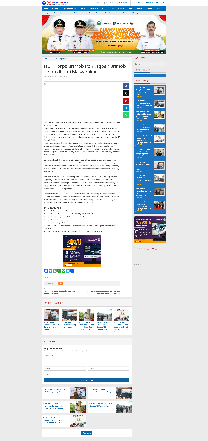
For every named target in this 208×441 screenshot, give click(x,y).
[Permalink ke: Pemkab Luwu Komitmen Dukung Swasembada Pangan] (69, 315)
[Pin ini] (126, 101)
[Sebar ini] (126, 86)
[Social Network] (163, 3)
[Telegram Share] (126, 108)
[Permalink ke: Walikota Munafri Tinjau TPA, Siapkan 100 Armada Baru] (104, 315)
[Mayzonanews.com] (55, 3)
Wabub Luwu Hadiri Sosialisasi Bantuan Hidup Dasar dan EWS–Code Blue (53, 406)
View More (87, 433)
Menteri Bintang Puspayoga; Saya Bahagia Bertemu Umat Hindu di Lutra (103, 291)
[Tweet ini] (126, 93)
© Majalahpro (138, 264)
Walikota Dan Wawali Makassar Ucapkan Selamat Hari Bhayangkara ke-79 (121, 327)
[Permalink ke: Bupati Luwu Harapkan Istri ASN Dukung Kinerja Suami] (51, 315)
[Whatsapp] (126, 115)
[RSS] (60, 283)
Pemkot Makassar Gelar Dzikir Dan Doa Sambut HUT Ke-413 (59, 291)
